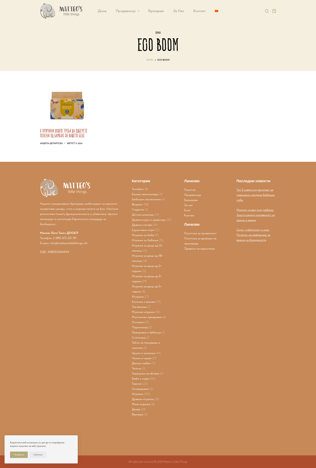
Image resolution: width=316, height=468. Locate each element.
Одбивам (38, 454)
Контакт (199, 11)
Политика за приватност (200, 233)
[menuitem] (216, 11)
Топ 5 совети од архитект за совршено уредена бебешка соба (255, 195)
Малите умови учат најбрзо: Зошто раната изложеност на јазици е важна (255, 215)
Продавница (126, 11)
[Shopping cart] (274, 11)
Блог (187, 210)
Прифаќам (19, 454)
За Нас (178, 11)
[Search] (267, 11)
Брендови (156, 11)
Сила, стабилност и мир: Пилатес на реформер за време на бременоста (253, 235)
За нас (188, 205)
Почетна (189, 190)
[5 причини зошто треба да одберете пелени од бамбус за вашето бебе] (67, 102)
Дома (102, 11)
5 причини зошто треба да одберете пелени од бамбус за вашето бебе (63, 133)
